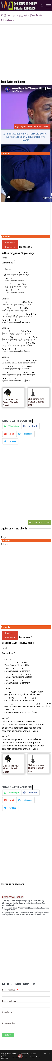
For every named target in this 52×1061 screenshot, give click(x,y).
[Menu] (47, 5)
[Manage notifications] (20, 1056)
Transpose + (10, 247)
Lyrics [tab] (5, 150)
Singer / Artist (8, 1023)
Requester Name (9, 990)
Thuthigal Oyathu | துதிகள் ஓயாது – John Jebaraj (23, 900)
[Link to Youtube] (45, 1053)
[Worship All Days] (21, 5)
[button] (11, 426)
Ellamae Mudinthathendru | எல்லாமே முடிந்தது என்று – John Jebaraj (24, 904)
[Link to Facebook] (49, 1053)
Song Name (7, 1012)
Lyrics (5, 157)
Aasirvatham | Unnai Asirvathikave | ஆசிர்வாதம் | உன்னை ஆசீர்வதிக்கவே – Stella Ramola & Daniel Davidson (26, 913)
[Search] (41, 5)
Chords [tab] (6, 153)
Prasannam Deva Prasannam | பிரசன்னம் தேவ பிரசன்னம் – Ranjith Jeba (25, 909)
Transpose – (10, 242)
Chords (6, 236)
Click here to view (10, 399)
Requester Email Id (10, 1001)
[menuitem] (41, 5)
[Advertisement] (26, 53)
